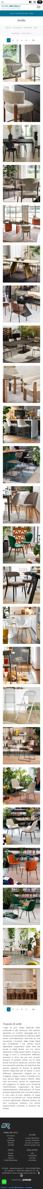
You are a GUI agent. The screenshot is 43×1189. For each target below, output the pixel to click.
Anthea (21, 385)
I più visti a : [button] (27, 33)
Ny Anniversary (21, 747)
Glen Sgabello (21, 104)
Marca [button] (8, 27)
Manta (21, 184)
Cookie (11, 1187)
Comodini (32, 1160)
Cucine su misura (32, 1143)
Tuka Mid (21, 506)
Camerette (32, 1155)
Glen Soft (21, 225)
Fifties (22, 345)
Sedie (31, 13)
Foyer (21, 265)
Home (12, 13)
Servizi (10, 1138)
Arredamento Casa (21, 13)
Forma (21, 867)
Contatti (11, 1145)
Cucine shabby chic (32, 1145)
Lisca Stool (21, 466)
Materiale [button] (28, 27)
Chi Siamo (11, 1136)
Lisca (21, 947)
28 (33, 40)
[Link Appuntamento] (40, 2)
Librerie (11, 1158)
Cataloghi (11, 1140)
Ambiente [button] (17, 27)
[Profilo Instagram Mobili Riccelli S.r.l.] (35, 2)
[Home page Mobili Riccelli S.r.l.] (11, 7)
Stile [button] (35, 27)
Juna (21, 787)
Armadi (32, 1158)
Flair (21, 827)
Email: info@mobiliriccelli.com (24, 1173)
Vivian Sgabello (21, 988)
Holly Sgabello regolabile (21, 64)
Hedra (21, 907)
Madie (10, 1155)
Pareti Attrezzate (10, 1160)
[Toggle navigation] (38, 7)
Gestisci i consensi (24, 1187)
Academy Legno (21, 626)
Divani (10, 1153)
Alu (21, 707)
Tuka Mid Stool (21, 425)
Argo (21, 666)
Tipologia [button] (15, 33)
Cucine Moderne (32, 1138)
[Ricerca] (2, 2)
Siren (21, 586)
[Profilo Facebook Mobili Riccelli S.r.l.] (30, 2)
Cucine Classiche (32, 1140)
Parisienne (21, 144)
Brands (11, 1143)
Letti (32, 1153)
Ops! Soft (21, 546)
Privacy (4, 1187)
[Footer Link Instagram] (21, 1175)
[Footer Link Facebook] (39, 1173)
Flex (21, 305)
